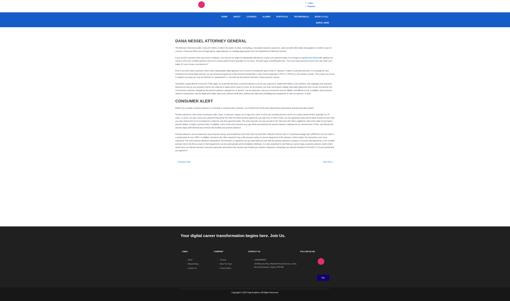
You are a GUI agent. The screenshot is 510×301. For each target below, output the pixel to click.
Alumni (266, 17)
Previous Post (183, 162)
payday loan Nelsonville (312, 58)
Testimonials (301, 17)
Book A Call (321, 17)
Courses (251, 17)
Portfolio (282, 17)
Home (224, 17)
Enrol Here (322, 23)
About (237, 17)
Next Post (328, 162)
